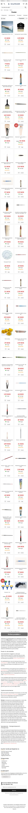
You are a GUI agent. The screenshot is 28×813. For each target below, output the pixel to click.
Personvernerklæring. (14, 794)
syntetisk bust (16, 683)
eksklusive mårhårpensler (18, 682)
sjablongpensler (4, 662)
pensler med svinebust (7, 683)
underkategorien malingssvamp (9, 743)
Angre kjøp (4, 767)
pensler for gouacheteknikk (18, 658)
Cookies (3, 765)
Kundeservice (4, 761)
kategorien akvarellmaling (9, 674)
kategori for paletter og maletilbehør (9, 685)
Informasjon (25, 0)
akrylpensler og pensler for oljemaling (10, 694)
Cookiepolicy (4, 763)
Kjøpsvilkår (4, 762)
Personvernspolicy (5, 766)
